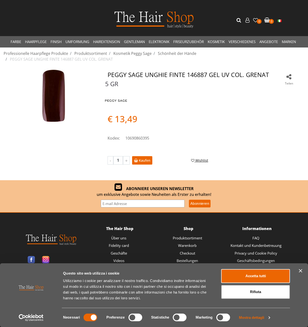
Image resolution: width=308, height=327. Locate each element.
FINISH (56, 41)
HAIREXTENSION (106, 41)
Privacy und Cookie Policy (256, 253)
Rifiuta (255, 292)
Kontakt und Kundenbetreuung (256, 245)
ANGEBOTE (268, 41)
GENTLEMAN (134, 41)
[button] (239, 20)
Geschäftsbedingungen (256, 260)
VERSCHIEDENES (242, 41)
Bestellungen (187, 260)
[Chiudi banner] (300, 270)
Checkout (187, 253)
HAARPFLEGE (36, 41)
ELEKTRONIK (159, 41)
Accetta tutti (255, 276)
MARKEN (289, 41)
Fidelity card (119, 245)
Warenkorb (187, 245)
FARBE (16, 41)
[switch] (135, 317)
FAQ (255, 238)
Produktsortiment (187, 238)
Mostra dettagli (251, 317)
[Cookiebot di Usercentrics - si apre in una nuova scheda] (31, 317)
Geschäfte (119, 253)
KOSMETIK (216, 41)
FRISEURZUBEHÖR (188, 41)
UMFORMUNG (77, 41)
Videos (118, 260)
